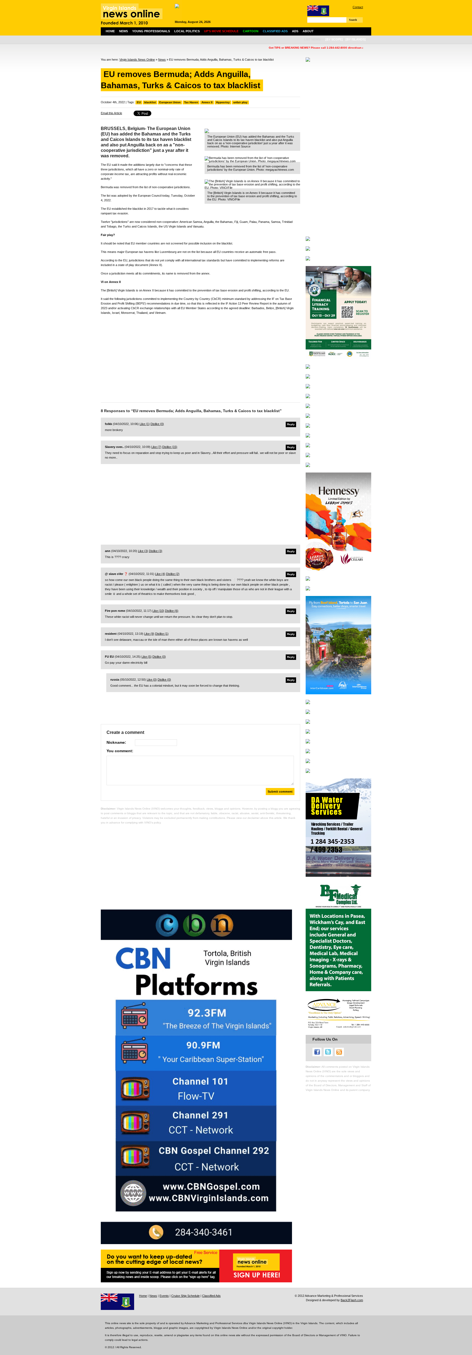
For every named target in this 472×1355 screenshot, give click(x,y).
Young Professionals (151, 31)
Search (353, 19)
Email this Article (111, 113)
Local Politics (187, 31)
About (308, 31)
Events (164, 1295)
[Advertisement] (200, 357)
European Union (170, 102)
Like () (145, 424)
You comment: (120, 751)
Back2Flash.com (352, 1300)
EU (139, 102)
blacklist (150, 102)
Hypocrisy (223, 102)
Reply (291, 424)
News (123, 31)
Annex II (207, 102)
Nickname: (116, 742)
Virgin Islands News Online (137, 59)
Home (110, 31)
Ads (295, 31)
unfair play (240, 102)
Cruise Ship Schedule (185, 1295)
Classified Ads (211, 1295)
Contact (358, 7)
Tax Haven (191, 102)
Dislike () (157, 424)
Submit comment (280, 791)
